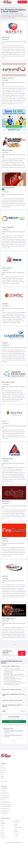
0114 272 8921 (5, 461)
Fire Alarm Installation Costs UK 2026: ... (14, 731)
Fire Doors (3, 799)
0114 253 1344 (5, 152)
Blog (2, 774)
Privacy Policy (3, 781)
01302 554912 (5, 423)
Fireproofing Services (5, 811)
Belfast (2, 821)
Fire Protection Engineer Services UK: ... (13, 735)
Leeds (15, 829)
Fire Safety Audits (4, 813)
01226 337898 (5, 80)
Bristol (2, 830)
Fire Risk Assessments (5, 795)
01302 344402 (5, 503)
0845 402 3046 (5, 345)
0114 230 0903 (5, 621)
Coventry (2, 834)
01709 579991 (5, 541)
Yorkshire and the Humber (18, 41)
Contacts (2, 772)
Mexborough (4, 543)
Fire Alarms (3, 790)
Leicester (16, 831)
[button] (25, 711)
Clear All (22, 711)
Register (2, 776)
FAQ (2, 779)
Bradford (2, 828)
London (15, 836)
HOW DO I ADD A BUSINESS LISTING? (11, 666)
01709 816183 (5, 578)
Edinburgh (16, 822)
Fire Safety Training (4, 793)
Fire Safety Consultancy (5, 802)
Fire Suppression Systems (6, 806)
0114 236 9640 (5, 384)
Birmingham (3, 823)
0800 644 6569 (5, 39)
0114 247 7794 (5, 229)
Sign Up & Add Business (14, 721)
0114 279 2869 (5, 306)
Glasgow (16, 824)
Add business (22, 653)
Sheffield (3, 154)
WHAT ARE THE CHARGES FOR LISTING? (12, 689)
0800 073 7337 (5, 270)
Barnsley (3, 82)
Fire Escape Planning (5, 808)
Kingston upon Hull (18, 827)
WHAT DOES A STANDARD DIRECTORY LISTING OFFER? (13, 695)
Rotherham (4, 347)
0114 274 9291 (5, 192)
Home (2, 765)
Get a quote (3, 770)
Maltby (3, 580)
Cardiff (2, 832)
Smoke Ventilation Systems (6, 804)
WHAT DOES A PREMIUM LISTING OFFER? (12, 700)
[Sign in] (15, 2)
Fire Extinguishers (4, 788)
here (7, 668)
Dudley (15, 820)
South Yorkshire (9, 41)
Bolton (2, 825)
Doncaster (4, 41)
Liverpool (16, 833)
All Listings (3, 767)
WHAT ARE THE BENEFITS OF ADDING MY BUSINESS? (12, 705)
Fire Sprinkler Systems (5, 797)
